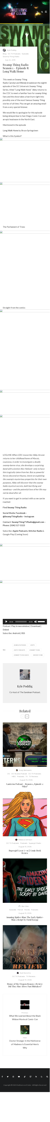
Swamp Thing (35, 650)
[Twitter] (7, 1077)
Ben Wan (25, 906)
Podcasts (20, 776)
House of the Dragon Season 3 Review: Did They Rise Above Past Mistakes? (25, 985)
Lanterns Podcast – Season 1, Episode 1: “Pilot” (24, 785)
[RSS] (36, 1077)
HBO (14, 776)
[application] (25, 621)
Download (35, 626)
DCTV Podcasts (20, 650)
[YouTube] (19, 1077)
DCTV (33, 645)
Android (16, 633)
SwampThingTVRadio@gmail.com (28, 522)
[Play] (6, 621)
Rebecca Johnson (25, 840)
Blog (4, 54)
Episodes (25, 54)
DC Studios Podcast (19, 774)
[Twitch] (30, 1077)
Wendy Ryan (38, 655)
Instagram (29, 516)
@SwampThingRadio (13, 516)
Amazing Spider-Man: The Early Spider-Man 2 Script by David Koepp (25, 918)
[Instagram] (13, 1077)
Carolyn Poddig (20, 645)
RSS (23, 633)
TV (27, 776)
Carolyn (12, 83)
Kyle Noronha (25, 973)
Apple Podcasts (20, 531)
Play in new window (20, 626)
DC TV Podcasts (14, 54)
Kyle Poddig (11, 50)
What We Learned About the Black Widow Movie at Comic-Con (25, 1016)
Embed (6, 629)
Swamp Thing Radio (11, 56)
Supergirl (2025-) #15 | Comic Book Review (25, 851)
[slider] (42, 621)
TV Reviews (33, 776)
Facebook (20, 513)
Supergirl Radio (35, 843)
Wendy (23, 83)
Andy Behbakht (25, 770)
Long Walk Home (10, 130)
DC (8, 774)
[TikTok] (25, 1077)
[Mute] (35, 621)
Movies (27, 910)
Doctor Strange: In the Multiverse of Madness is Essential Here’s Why (24, 1043)
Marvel (20, 910)
